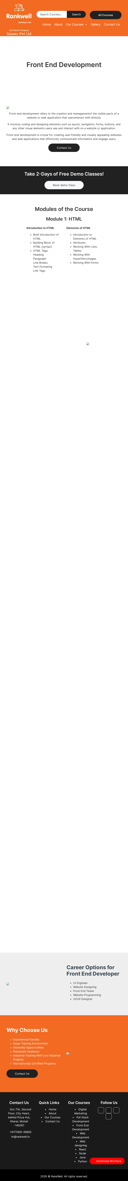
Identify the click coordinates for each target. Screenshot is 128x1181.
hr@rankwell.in (20, 1136)
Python (82, 1161)
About (58, 24)
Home (46, 24)
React (82, 1149)
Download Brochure (108, 1161)
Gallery (95, 24)
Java (83, 1157)
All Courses (105, 15)
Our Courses (75, 24)
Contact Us (112, 24)
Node (82, 1153)
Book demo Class (64, 185)
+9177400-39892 (21, 1132)
